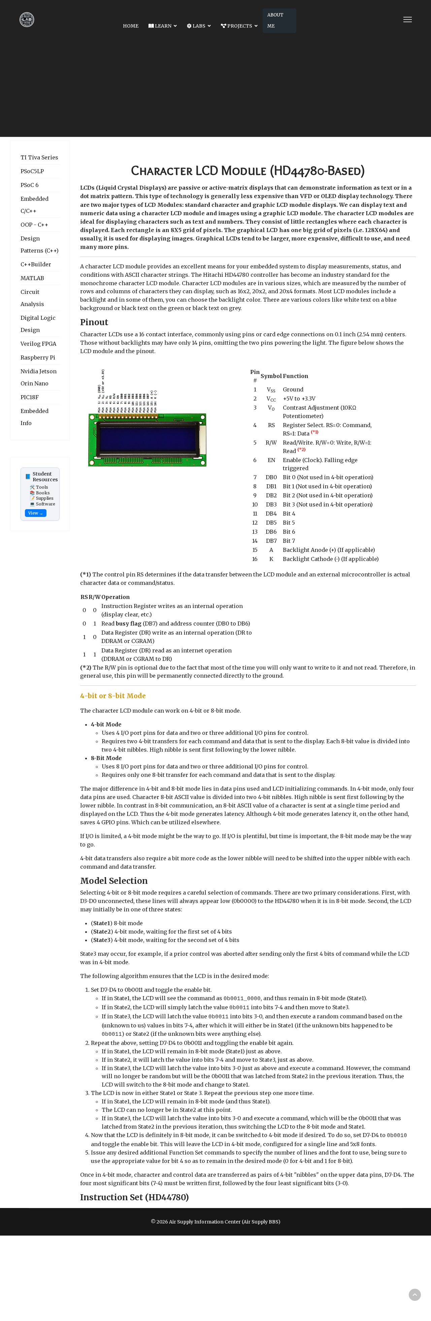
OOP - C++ (34, 224)
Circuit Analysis (32, 298)
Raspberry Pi (38, 357)
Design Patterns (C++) (40, 244)
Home (130, 26)
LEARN (162, 26)
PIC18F (30, 397)
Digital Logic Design (38, 323)
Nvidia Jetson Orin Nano (39, 377)
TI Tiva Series (39, 157)
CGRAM (141, 641)
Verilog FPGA (38, 343)
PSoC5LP (32, 171)
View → (35, 513)
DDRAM (112, 641)
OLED (328, 196)
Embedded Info (34, 417)
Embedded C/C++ (34, 204)
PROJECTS (239, 26)
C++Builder (36, 264)
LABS (198, 26)
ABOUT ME (275, 20)
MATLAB (32, 278)
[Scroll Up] (415, 1295)
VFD (306, 196)
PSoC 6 (30, 185)
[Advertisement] (215, 90)
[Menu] (407, 19)
